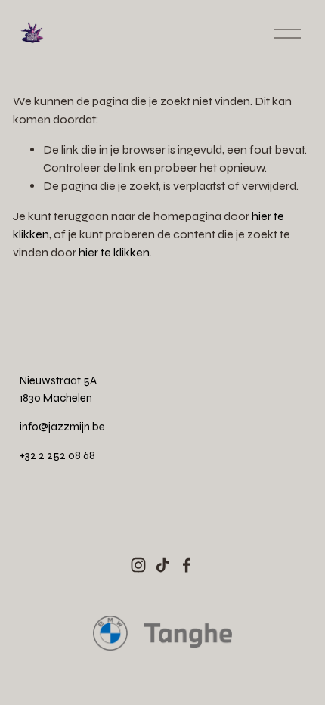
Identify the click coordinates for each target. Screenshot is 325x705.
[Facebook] (186, 565)
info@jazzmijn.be (62, 426)
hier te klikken (114, 252)
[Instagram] (138, 565)
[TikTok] (162, 565)
